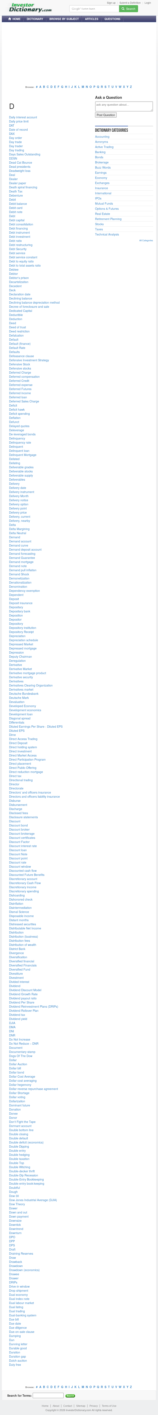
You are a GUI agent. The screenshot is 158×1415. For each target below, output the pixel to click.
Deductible (16, 315)
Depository (16, 623)
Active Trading (104, 147)
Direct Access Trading (23, 739)
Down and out (18, 1212)
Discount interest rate (23, 846)
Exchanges (102, 183)
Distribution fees (19, 940)
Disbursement (18, 805)
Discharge (15, 809)
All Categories (146, 240)
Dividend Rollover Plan (23, 1010)
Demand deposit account (25, 549)
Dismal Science (19, 912)
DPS (12, 1245)
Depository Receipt (21, 632)
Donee (13, 1113)
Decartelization (18, 282)
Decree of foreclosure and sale (29, 306)
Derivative (15, 665)
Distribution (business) (23, 936)
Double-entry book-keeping (26, 1183)
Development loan (21, 714)
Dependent (16, 595)
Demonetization (19, 578)
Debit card (15, 208)
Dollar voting (17, 1097)
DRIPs (13, 1282)
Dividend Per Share (21, 1002)
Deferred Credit (19, 381)
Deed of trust (17, 327)
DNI (11, 1031)
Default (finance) (20, 344)
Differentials (16, 722)
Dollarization (17, 1101)
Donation (15, 1109)
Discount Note (18, 854)
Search (129, 9)
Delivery (14, 483)
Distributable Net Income (25, 928)
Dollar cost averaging (23, 1080)
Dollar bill (15, 1068)
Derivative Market (20, 669)
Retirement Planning (108, 219)
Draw (12, 1257)
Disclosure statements (23, 817)
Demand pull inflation (22, 570)
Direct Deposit (18, 743)
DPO (12, 1237)
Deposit (14, 599)
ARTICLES (91, 19)
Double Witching (19, 1167)
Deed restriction (19, 331)
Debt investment (19, 236)
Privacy (93, 1406)
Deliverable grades (21, 467)
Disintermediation (20, 908)
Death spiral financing (23, 187)
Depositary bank (19, 611)
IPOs (98, 198)
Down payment (19, 1216)
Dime (12, 735)
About (56, 1406)
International (103, 193)
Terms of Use (109, 1406)
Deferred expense (21, 385)
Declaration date (19, 294)
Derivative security (21, 677)
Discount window (20, 866)
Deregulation (17, 661)
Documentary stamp (22, 1052)
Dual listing (16, 1307)
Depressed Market (21, 644)
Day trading (16, 150)
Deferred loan (18, 397)
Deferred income (20, 393)
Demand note (18, 566)
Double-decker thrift (22, 1171)
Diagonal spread (19, 718)
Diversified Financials (23, 965)
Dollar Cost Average (22, 1076)
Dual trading (17, 1311)
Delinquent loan (19, 451)
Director (14, 784)
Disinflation (16, 903)
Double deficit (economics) (26, 1142)
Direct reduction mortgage (26, 772)
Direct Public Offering (22, 768)
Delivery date (17, 488)
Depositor (15, 619)
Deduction (15, 319)
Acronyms (101, 142)
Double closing (18, 1134)
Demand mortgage (21, 562)
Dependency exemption (24, 591)
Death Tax (15, 191)
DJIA (12, 1023)
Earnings (101, 172)
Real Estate (102, 214)
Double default (18, 1138)
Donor (13, 1117)
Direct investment (20, 751)
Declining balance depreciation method (34, 302)
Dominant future (19, 1105)
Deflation (15, 418)
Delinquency (17, 438)
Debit (12, 199)
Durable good (18, 1348)
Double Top (16, 1163)
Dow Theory (17, 1204)
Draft (12, 1249)
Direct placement (20, 763)
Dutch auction (18, 1360)
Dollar (13, 1060)
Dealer (13, 179)
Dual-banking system (22, 1315)
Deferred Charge (20, 372)
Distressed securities (22, 924)
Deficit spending (19, 413)
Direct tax (15, 776)
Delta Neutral (17, 533)
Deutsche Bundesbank (23, 693)
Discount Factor (19, 842)
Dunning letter (18, 1344)
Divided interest (19, 982)
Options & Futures (107, 208)
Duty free (15, 1365)
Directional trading (21, 780)
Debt (12, 216)
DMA (12, 1027)
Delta (12, 525)
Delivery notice (18, 500)
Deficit (13, 405)
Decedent (15, 286)
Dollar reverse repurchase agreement (33, 1089)
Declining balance (20, 298)
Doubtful (14, 1187)
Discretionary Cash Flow (25, 883)
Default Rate (17, 348)
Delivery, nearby (19, 521)
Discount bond (18, 825)
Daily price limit (19, 121)
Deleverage (16, 430)
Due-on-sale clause (21, 1332)
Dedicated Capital (20, 311)
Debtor (13, 274)
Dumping (15, 1336)
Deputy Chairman (20, 656)
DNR (12, 1035)
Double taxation (19, 1159)
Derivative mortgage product (27, 673)
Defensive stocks (20, 368)
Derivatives (16, 681)
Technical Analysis (107, 234)
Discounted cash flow (23, 870)
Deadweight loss (19, 171)
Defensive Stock (19, 364)
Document (15, 1048)
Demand (14, 537)
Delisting (14, 463)
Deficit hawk (17, 409)
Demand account (20, 541)
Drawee (14, 1274)
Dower (13, 1208)
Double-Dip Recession (23, 1175)
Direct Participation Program (27, 759)
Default (13, 339)
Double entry (17, 1150)
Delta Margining (19, 529)
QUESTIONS (112, 19)
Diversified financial (21, 961)
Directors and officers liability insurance (34, 796)
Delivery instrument (21, 492)
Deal (12, 175)
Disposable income (21, 916)
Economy (101, 178)
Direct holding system (23, 747)
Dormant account (20, 1126)
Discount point (18, 858)
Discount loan (18, 850)
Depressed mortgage (23, 648)
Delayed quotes (19, 426)
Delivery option (18, 504)
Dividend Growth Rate (23, 994)
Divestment (16, 978)
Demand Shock (19, 574)
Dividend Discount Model (25, 990)
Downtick (15, 1225)
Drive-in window (19, 1286)
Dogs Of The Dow (20, 1056)
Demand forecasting (22, 553)
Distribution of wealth (22, 945)
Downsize (15, 1220)
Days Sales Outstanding (24, 154)
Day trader (16, 146)
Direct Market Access (23, 755)
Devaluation (16, 702)
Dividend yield (18, 1019)
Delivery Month (19, 496)
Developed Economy (22, 706)
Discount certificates (22, 838)
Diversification (18, 957)
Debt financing (18, 228)
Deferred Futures (20, 389)
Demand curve (18, 545)
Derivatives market (21, 689)
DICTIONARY (35, 19)
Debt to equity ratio (21, 261)
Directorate (16, 788)
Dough (13, 1192)
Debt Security (18, 249)
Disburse (15, 800)
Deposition (16, 615)
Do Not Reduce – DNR (23, 1043)
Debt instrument (19, 232)
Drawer (14, 1278)
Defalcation (16, 335)
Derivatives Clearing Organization (31, 685)
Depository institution (22, 628)
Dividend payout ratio (23, 998)
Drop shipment (18, 1290)
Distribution (16, 932)
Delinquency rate (20, 442)
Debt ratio (15, 241)
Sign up (111, 2)
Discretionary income (22, 887)
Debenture (16, 195)
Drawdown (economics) (24, 1270)
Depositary (16, 607)
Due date (15, 1323)
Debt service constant (23, 257)
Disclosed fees (18, 813)
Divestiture (16, 973)
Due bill (14, 1319)
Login (148, 2)
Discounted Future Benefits (26, 875)
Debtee (14, 269)
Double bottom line (21, 1130)
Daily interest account (23, 117)
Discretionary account (23, 879)
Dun (11, 1340)
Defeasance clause (21, 356)
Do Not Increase (19, 1039)
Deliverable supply (21, 475)
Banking (100, 152)
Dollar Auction (18, 1064)
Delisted (14, 459)
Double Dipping (19, 1146)
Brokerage (102, 162)
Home (45, 1406)
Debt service (17, 253)
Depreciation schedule (23, 640)
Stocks (99, 224)
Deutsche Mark (19, 698)
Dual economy (18, 1295)
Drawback (15, 1262)
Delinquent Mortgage (22, 455)
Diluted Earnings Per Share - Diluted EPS (36, 726)
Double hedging (19, 1155)
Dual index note (19, 1299)
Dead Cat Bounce (20, 162)
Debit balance (18, 204)
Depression (16, 652)
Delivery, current (19, 516)
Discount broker (19, 829)
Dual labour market (21, 1303)
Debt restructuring (21, 245)
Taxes (99, 229)
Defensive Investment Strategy (29, 360)
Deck (12, 290)
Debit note (15, 212)
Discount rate (17, 862)
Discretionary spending (24, 891)
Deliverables (17, 479)
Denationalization (20, 582)
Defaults (14, 352)
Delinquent (16, 446)
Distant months (19, 920)
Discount (14, 821)
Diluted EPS (16, 730)
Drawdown (16, 1266)
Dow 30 (14, 1196)
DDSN (13, 158)
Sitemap (80, 1406)
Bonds (99, 157)
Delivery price (18, 512)
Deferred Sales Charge (24, 401)
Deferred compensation (24, 376)
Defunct (14, 422)
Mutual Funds (104, 203)
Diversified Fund (19, 969)
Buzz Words (103, 167)
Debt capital (16, 220)
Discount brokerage (22, 833)
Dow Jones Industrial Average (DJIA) (33, 1200)
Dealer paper (17, 183)
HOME (16, 19)
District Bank (17, 949)
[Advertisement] (79, 54)
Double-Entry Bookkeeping (26, 1179)
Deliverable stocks (21, 471)
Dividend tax (17, 1015)
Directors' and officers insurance (30, 792)
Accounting (102, 136)
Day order (15, 138)
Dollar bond (16, 1072)
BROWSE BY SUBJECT (64, 19)
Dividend (14, 986)
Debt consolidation (21, 224)
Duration (14, 1352)
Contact (67, 1406)
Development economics (25, 710)
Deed (12, 323)
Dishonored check (21, 899)
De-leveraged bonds (22, 434)
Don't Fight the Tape (22, 1122)
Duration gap (17, 1356)
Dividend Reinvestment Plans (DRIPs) (33, 1006)
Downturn (15, 1233)
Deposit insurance (21, 603)
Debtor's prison (19, 278)
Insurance (101, 188)
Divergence (16, 953)
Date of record (18, 129)
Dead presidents (19, 166)
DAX (12, 134)
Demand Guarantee (22, 558)
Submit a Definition (130, 2)
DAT (11, 125)
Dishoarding (17, 895)
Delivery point (18, 508)
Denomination (18, 586)
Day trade (15, 142)
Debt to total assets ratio (25, 265)
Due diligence (18, 1327)
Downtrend (16, 1229)
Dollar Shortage (19, 1093)
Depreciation (17, 636)
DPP (12, 1241)
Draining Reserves (21, 1253)
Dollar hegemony (20, 1085)
